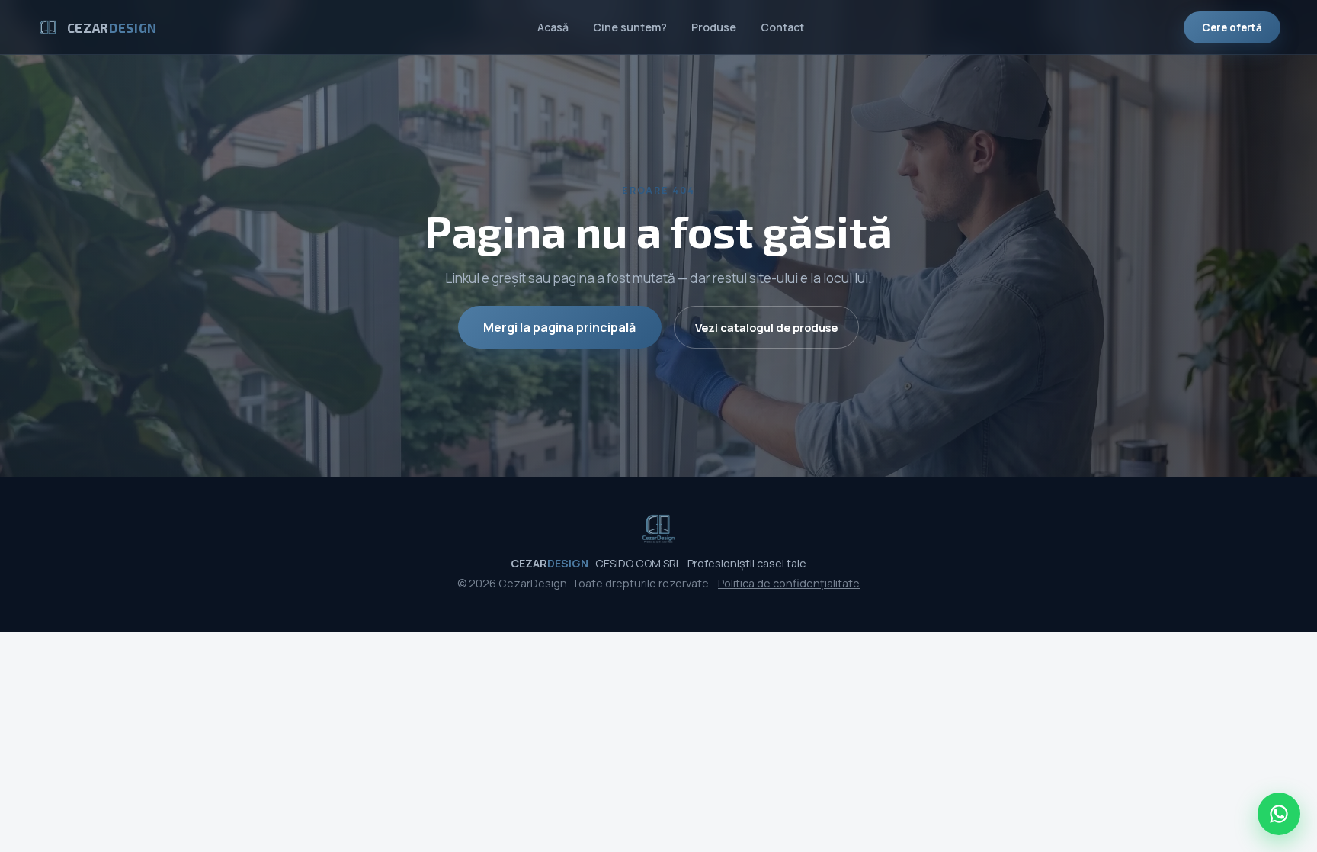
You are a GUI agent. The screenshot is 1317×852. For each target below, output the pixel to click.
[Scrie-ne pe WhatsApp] (1279, 814)
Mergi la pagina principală (559, 327)
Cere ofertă (1232, 27)
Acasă (553, 27)
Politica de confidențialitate (789, 583)
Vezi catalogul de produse (766, 327)
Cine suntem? (630, 27)
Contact (782, 27)
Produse (713, 27)
